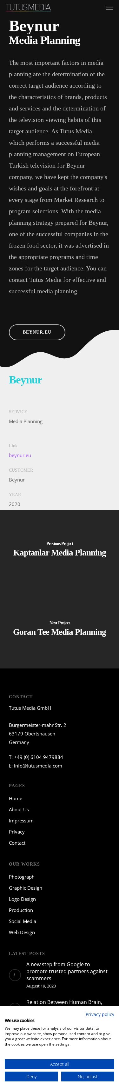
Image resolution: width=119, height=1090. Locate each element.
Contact (17, 843)
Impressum (21, 820)
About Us (19, 809)
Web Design (22, 932)
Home (15, 798)
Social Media (22, 921)
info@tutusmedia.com (38, 765)
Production (21, 910)
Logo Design (22, 899)
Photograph (22, 877)
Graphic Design (25, 888)
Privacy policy (100, 1014)
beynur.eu (20, 455)
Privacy (17, 831)
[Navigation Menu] (109, 7)
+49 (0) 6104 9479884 (38, 757)
